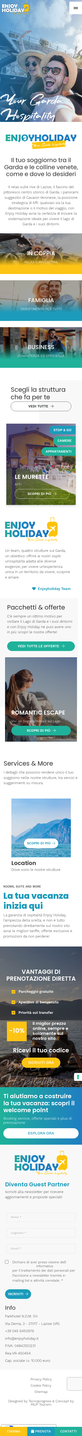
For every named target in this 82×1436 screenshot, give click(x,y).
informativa (44, 1266)
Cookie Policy (41, 1385)
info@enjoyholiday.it (21, 1338)
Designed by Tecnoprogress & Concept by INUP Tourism (41, 1403)
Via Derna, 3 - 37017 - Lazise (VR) (32, 1324)
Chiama (13, 1431)
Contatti (68, 1431)
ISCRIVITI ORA (41, 1062)
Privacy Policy (41, 1379)
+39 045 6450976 (19, 1331)
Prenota (43, 1431)
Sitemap (41, 1391)
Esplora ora (41, 1133)
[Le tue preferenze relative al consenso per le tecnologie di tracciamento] (78, 1077)
